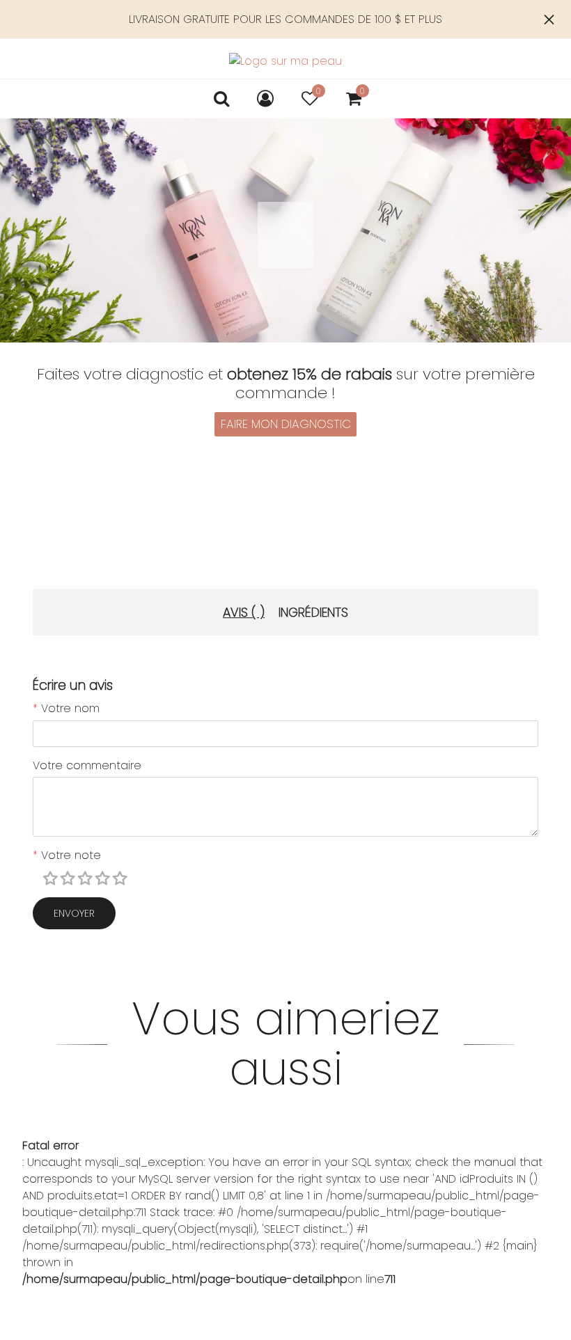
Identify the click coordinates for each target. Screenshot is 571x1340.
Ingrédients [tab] (313, 612)
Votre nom (66, 708)
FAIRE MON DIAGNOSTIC (286, 424)
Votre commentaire (87, 765)
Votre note (67, 855)
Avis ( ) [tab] (244, 612)
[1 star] (52, 879)
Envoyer (74, 913)
